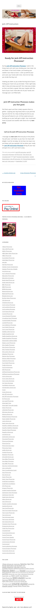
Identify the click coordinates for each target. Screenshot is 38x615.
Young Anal (17, 581)
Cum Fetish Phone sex (8, 327)
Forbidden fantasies (7, 568)
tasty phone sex (6, 501)
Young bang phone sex (8, 533)
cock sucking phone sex (8, 307)
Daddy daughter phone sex (9, 336)
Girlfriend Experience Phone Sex (11, 372)
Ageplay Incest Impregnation (10, 267)
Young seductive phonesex (9, 546)
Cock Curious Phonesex (8, 305)
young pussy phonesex (8, 542)
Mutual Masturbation (29, 159)
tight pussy (17, 580)
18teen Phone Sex (7, 247)
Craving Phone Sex (7, 314)
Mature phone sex (7, 414)
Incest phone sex (30, 571)
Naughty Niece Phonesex (9, 430)
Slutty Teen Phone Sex (8, 479)
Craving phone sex (8, 173)
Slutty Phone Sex (7, 477)
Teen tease (5, 580)
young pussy (20, 583)
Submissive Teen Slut (8, 495)
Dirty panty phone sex (8, 352)
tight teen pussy (7, 581)
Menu (19, 6)
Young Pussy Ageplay (8, 537)
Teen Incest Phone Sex (8, 513)
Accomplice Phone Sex (8, 258)
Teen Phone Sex (7, 578)
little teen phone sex (7, 412)
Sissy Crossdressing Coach (9, 470)
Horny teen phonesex (8, 381)
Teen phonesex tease (8, 517)
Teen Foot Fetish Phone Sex (9, 510)
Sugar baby (5, 576)
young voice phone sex (8, 553)
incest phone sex (6, 392)
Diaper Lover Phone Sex (8, 343)
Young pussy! (6, 544)
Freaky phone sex (7, 365)
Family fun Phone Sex (8, 361)
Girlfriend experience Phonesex (10, 374)
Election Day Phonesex (8, 356)
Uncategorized (6, 157)
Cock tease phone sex (8, 311)
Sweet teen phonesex (8, 497)
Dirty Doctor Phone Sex (8, 347)
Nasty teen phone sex (8, 423)
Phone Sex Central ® (19, 597)
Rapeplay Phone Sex (7, 454)
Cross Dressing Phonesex (9, 316)
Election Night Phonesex (9, 358)
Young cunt (7, 584)
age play (4, 262)
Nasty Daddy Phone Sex (8, 419)
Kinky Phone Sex (6, 407)
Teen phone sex (27, 154)
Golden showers (29, 568)
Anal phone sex (6, 271)
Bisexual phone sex (7, 291)
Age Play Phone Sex (7, 264)
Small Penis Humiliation (8, 483)
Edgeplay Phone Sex (7, 354)
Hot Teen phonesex (7, 383)
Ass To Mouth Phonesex (8, 273)
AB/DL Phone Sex (7, 251)
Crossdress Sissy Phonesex (9, 318)
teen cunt (4, 161)
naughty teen (15, 572)
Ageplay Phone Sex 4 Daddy (9, 269)
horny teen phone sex (8, 378)
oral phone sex (6, 434)
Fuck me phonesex (7, 367)
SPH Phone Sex (6, 486)
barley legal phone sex (8, 282)
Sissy (19, 574)
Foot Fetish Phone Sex (8, 363)
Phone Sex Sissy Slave (8, 445)
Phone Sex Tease (6, 448)
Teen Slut (28, 578)
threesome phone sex (8, 526)
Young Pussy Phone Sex (8, 539)
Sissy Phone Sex (6, 472)
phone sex (11, 574)
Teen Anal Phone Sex (8, 508)
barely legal (6, 566)
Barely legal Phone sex (8, 280)
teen (10, 576)
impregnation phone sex (9, 387)
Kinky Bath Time (6, 403)
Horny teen (8, 570)
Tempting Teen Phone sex (9, 524)
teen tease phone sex (8, 521)
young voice (7, 586)
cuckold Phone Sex (7, 323)
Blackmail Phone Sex (7, 293)
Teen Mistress (24, 576)
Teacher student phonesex (9, 504)
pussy (16, 574)
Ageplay (23, 564)
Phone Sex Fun (6, 443)
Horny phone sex (7, 376)
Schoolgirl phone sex (8, 457)
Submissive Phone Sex (27, 574)
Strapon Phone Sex (7, 488)
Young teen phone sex (8, 551)
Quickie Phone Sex (7, 452)
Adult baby (17, 564)
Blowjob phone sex (7, 296)
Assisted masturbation (23, 157)
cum (24, 565)
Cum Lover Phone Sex (8, 329)
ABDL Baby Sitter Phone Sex (10, 253)
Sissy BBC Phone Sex (7, 463)
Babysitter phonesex (8, 278)
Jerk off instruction (15, 159)
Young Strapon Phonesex (9, 548)
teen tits (11, 580)
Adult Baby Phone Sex (8, 260)
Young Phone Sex (7, 535)
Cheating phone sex (7, 302)
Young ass (23, 581)
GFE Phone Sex (6, 369)
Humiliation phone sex (8, 385)
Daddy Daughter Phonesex (9, 338)
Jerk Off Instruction (21, 152)
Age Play (30, 564)
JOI (22, 159)
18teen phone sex (8, 564)
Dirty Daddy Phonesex (8, 345)
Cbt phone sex (6, 300)
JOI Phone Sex (18, 154)
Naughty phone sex (7, 432)
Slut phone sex (6, 475)
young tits (31, 584)
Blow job (13, 565)
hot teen (17, 571)
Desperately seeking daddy (9, 340)
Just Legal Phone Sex (7, 401)
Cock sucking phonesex (8, 309)
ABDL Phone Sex (6, 255)
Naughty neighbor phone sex (10, 425)
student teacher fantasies (9, 490)
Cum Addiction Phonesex (9, 325)
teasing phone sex (7, 506)
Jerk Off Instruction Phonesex (16, 66)
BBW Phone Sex (6, 287)
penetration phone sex (8, 437)
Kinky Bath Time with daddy (10, 405)
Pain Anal (31, 572)
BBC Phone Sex (6, 285)
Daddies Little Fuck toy (8, 331)
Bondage (19, 565)
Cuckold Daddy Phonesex (9, 320)
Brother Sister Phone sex (9, 298)
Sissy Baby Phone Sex (8, 459)
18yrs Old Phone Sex (7, 249)
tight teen (23, 580)
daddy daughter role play (11, 567)
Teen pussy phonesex (8, 519)
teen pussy (11, 161)
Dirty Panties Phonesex (8, 349)
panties (5, 574)
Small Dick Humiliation (8, 481)
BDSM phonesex (6, 289)
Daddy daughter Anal (8, 334)
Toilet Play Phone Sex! (8, 528)
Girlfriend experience (19, 568)
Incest (4, 390)
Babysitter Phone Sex (8, 276)
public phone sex (7, 450)
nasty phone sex (6, 421)
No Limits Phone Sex (23, 572)
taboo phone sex (7, 499)
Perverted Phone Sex (8, 439)
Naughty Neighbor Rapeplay (10, 428)
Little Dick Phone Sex (8, 410)
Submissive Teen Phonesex (9, 492)
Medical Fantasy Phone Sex (9, 416)
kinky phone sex (6, 572)
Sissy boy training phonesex (10, 466)
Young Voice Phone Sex (21, 586)
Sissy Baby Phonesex (8, 461)
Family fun (23, 567)
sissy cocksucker (6, 468)
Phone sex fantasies (7, 441)
